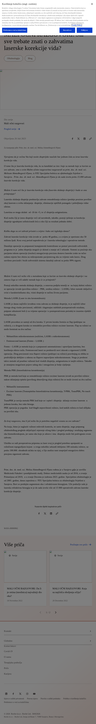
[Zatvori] (92, 4)
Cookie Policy (77, 25)
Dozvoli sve (67, 30)
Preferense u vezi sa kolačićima (14, 30)
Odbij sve (84, 30)
